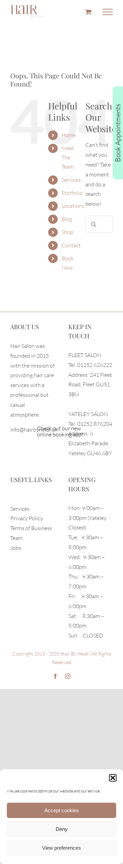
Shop (67, 232)
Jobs (15, 547)
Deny (62, 829)
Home (69, 135)
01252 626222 (94, 364)
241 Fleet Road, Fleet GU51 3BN (90, 384)
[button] (112, 777)
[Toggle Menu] (107, 12)
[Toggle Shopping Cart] (88, 11)
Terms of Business (31, 528)
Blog (67, 219)
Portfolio (72, 192)
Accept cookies (61, 810)
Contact (71, 245)
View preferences (61, 848)
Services (71, 179)
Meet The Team (68, 157)
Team (16, 538)
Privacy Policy (26, 518)
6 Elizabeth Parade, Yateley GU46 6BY (90, 443)
